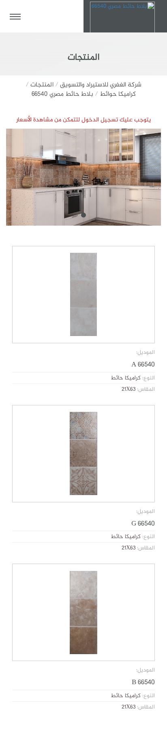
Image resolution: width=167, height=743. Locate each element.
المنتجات (42, 85)
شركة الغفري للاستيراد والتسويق (100, 85)
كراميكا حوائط (118, 94)
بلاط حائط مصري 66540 (62, 94)
